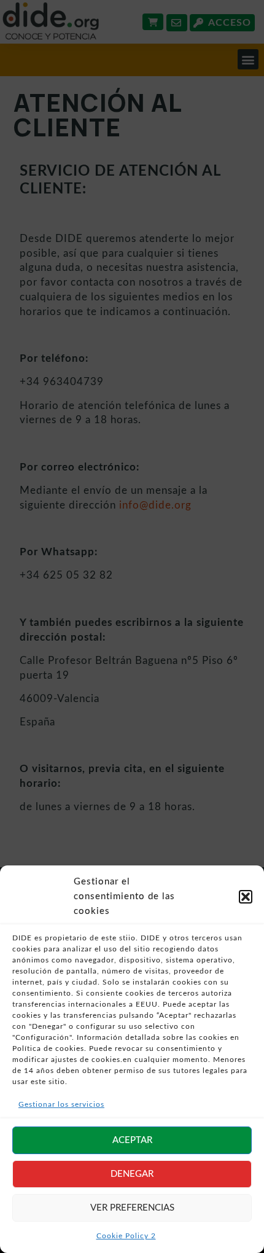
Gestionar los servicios (61, 1104)
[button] (245, 897)
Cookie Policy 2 (126, 1235)
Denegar (132, 1174)
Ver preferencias (132, 1207)
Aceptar (132, 1140)
